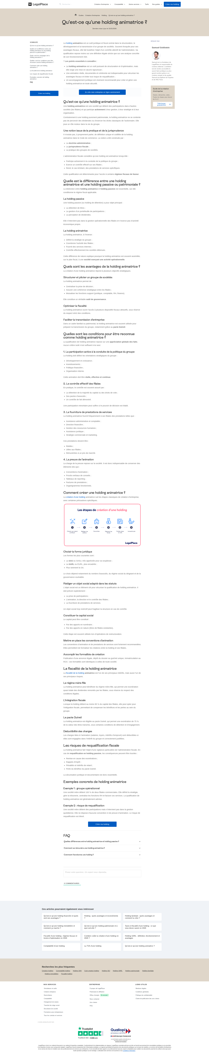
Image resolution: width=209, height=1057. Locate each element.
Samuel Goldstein (161, 47)
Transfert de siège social (51, 1005)
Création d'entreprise (101, 4)
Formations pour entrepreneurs (53, 1012)
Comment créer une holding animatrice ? (38, 66)
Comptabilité (119, 4)
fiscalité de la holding (75, 673)
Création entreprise (50, 992)
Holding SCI (106, 971)
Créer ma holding (172, 4)
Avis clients (93, 1002)
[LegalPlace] (38, 4)
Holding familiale (148, 971)
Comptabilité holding (63, 971)
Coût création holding (91, 971)
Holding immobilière (51, 974)
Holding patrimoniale (132, 971)
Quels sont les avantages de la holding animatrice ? (40, 56)
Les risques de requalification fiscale (41, 74)
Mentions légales (141, 988)
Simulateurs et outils (50, 988)
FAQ (31, 82)
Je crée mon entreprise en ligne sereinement (102, 92)
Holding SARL (117, 971)
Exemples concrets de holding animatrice (39, 78)
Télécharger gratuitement (161, 104)
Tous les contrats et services (53, 1015)
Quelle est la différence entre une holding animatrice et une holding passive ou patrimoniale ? (40, 50)
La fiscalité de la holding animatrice (41, 70)
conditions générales (129, 1050)
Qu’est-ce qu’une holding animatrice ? (42, 45)
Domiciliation (48, 995)
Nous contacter (94, 999)
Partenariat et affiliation (97, 992)
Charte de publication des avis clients (147, 998)
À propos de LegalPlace (97, 988)
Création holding (47, 971)
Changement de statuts (51, 1002)
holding (69, 43)
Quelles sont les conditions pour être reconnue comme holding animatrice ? (42, 61)
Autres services (134, 4)
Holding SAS (77, 971)
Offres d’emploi (99, 995)
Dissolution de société (51, 1009)
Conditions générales (142, 992)
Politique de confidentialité (144, 995)
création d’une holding (75, 497)
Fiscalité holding (66, 974)
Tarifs (147, 4)
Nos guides (156, 4)
